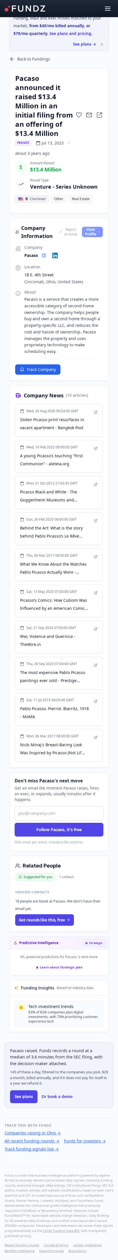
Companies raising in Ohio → (33, 1133)
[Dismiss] (102, 44)
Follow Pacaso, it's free (59, 829)
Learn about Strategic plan (61, 967)
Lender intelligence (87, 1245)
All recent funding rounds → (32, 1141)
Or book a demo (57, 1096)
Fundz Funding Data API (61, 1230)
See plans (24, 1096)
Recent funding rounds (22, 1245)
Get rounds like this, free (42, 920)
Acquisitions (77, 1251)
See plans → (84, 44)
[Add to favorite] (78, 115)
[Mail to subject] (89, 115)
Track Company (41, 369)
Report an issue (70, 232)
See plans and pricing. (71, 33)
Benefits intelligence (20, 1251)
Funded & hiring (56, 1245)
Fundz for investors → (85, 1141)
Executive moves (51, 1251)
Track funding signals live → (32, 1149)
